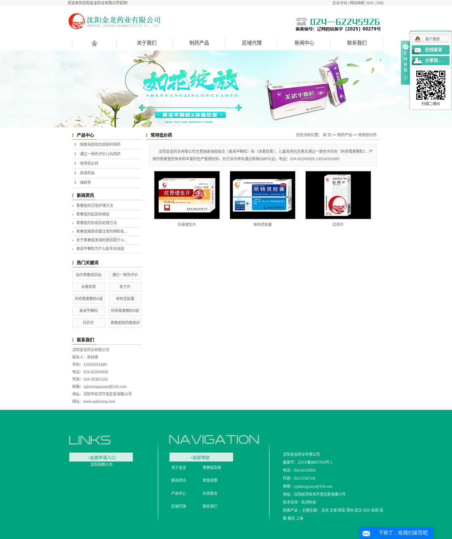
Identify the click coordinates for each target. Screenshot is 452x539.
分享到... (433, 60)
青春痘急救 (212, 468)
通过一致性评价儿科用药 (100, 154)
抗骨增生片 (187, 225)
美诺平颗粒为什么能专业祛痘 (100, 249)
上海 (299, 518)
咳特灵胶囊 (125, 299)
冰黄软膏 (88, 287)
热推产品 (290, 510)
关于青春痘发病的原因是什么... (101, 240)
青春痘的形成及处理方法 (96, 223)
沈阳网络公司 (101, 464)
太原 (333, 510)
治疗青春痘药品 (88, 275)
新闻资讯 (178, 480)
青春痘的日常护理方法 (94, 206)
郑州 (350, 510)
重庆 (291, 518)
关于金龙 (178, 468)
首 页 (327, 135)
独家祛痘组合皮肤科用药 (100, 144)
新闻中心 (304, 43)
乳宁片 (125, 287)
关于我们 (147, 43)
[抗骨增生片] (187, 195)
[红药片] (338, 195)
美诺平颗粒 (88, 311)
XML (380, 3)
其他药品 (87, 173)
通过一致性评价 (125, 275)
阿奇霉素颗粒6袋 (89, 299)
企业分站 (339, 3)
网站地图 (357, 3)
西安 (341, 510)
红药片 (88, 323)
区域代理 (252, 43)
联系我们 (357, 43)
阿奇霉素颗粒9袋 (125, 311)
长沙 (366, 510)
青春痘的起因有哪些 (92, 214)
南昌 (375, 510)
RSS (370, 3)
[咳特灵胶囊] (262, 195)
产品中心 (178, 493)
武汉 (358, 510)
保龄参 (85, 182)
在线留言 (210, 493)
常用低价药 (89, 163)
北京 (325, 510)
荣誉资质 (210, 480)
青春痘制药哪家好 (125, 323)
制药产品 (199, 43)
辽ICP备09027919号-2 (315, 462)
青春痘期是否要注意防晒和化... (101, 231)
